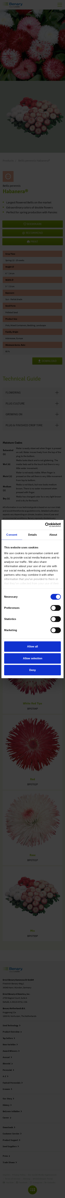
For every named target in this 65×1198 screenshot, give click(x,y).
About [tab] (53, 534)
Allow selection (32, 658)
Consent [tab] (11, 534)
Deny (32, 670)
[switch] (56, 608)
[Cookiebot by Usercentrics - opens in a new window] (46, 525)
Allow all (32, 646)
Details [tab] (32, 534)
